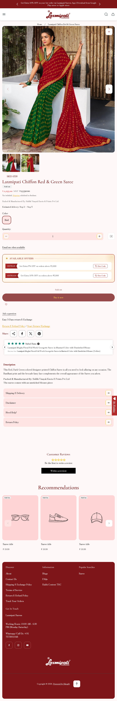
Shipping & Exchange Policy (19, 584)
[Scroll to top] (76, 683)
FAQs (45, 579)
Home (39, 24)
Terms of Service (14, 589)
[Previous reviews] (5, 347)
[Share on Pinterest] (39, 333)
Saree (82, 573)
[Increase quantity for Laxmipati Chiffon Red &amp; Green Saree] (99, 236)
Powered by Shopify (61, 683)
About (8, 573)
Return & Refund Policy (13, 326)
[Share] (13, 333)
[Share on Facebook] (22, 333)
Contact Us (11, 579)
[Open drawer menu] (4, 14)
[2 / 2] (30, 163)
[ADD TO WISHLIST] (6, 304)
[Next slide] (99, 4)
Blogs (45, 573)
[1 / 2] (11, 163)
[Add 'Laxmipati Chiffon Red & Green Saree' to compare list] (111, 236)
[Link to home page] (58, 661)
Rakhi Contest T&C (51, 584)
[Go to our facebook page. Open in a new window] (9, 645)
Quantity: (6, 228)
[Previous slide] (17, 4)
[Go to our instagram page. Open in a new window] (18, 645)
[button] (58, 347)
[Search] (106, 14)
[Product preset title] (20, 517)
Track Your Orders (15, 600)
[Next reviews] (112, 347)
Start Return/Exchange (38, 326)
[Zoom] (109, 31)
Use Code (102, 266)
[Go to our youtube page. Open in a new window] (27, 645)
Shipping (16, 195)
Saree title (8, 544)
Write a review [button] (59, 470)
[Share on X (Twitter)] (30, 333)
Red (7, 219)
